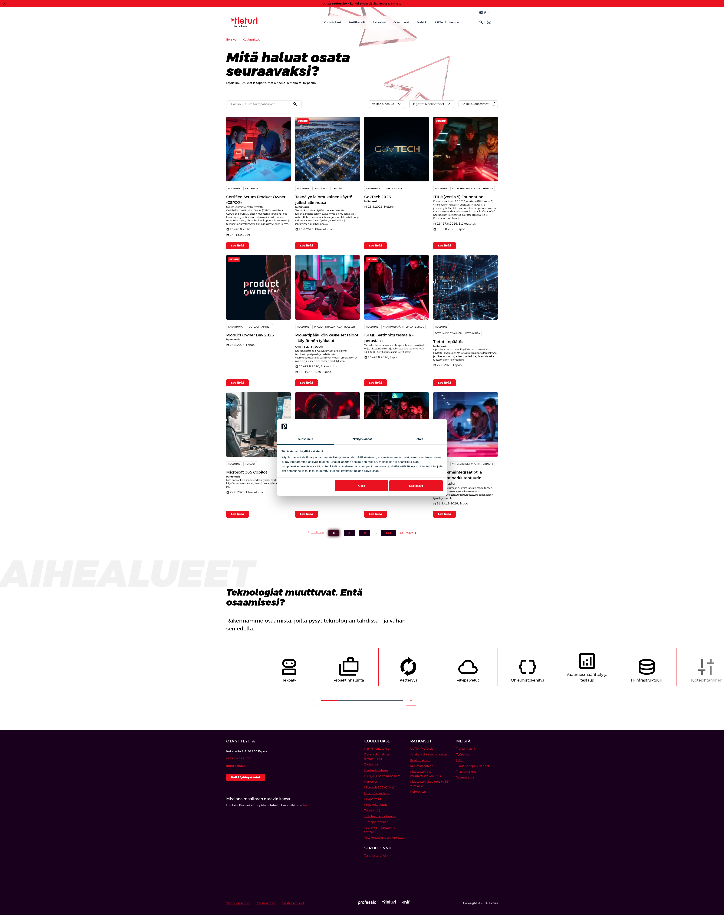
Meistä (421, 22)
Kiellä (361, 485)
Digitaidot (371, 764)
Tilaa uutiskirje (466, 771)
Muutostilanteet (421, 766)
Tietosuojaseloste (238, 903)
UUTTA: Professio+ (446, 22)
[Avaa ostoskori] (489, 22)
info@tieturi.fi (236, 765)
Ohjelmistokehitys (377, 793)
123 (386, 533)
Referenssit (418, 791)
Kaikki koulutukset (377, 748)
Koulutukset (332, 22)
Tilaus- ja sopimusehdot (472, 766)
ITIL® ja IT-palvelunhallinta (382, 776)
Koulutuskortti (420, 760)
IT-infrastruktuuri (376, 770)
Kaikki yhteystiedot (245, 777)
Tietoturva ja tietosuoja (380, 816)
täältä (307, 805)
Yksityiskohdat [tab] (362, 439)
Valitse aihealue (387, 104)
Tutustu (396, 3)
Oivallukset (401, 22)
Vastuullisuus (465, 777)
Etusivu (231, 39)
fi (485, 12)
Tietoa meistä (465, 748)
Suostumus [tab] (305, 439)
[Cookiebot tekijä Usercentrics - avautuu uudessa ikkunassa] (426, 426)
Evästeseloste (265, 903)
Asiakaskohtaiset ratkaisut (428, 754)
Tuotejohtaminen (376, 822)
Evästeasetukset (292, 903)
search (481, 22)
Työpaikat (463, 754)
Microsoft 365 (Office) (379, 787)
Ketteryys (371, 781)
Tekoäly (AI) (372, 810)
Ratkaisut (379, 22)
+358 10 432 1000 (239, 758)
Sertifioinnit (357, 22)
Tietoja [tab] (418, 439)
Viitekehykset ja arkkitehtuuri (385, 837)
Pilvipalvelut (372, 799)
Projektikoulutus (375, 804)
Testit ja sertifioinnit (377, 855)
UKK (459, 760)
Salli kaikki (416, 485)
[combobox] (264, 104)
